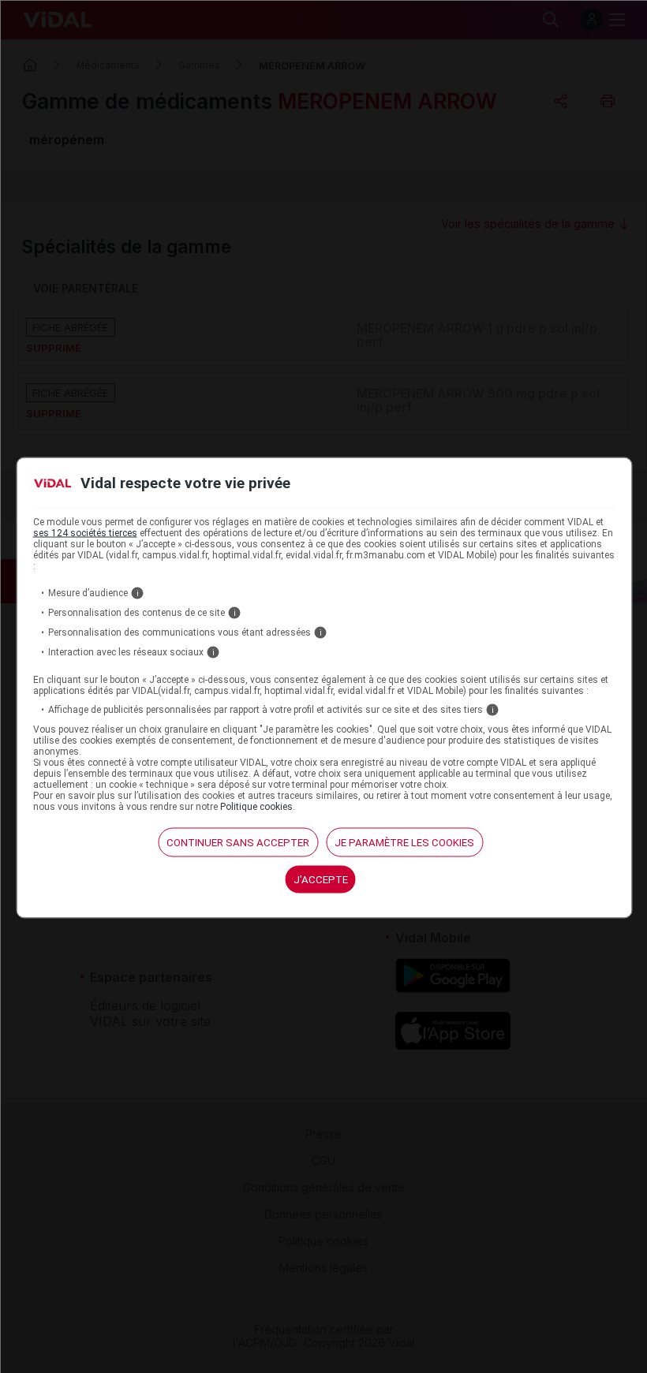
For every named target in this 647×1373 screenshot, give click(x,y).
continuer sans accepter (237, 842)
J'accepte (321, 879)
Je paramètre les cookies (404, 842)
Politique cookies (256, 805)
